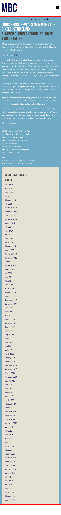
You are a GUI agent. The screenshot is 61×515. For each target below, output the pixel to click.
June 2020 (9, 388)
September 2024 (11, 219)
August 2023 (10, 269)
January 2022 (10, 319)
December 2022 (11, 300)
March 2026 (9, 196)
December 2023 (11, 253)
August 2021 (10, 334)
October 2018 (10, 465)
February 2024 (10, 246)
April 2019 (9, 442)
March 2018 (9, 492)
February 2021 (10, 357)
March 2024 (9, 242)
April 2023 (9, 284)
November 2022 (11, 303)
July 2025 (8, 203)
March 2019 (9, 446)
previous (36, 19)
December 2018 (10, 457)
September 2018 (11, 469)
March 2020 (9, 400)
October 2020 (10, 373)
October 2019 (10, 419)
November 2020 (11, 369)
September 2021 (11, 330)
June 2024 (9, 230)
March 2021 (9, 353)
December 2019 (10, 411)
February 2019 (10, 450)
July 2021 (8, 338)
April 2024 (9, 238)
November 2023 (11, 257)
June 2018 (9, 480)
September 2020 (11, 376)
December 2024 (11, 207)
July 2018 (8, 476)
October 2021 (10, 326)
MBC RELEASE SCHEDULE (16, 174)
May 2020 (9, 392)
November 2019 (11, 415)
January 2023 (10, 296)
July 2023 (8, 273)
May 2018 (8, 484)
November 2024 (11, 211)
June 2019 (9, 434)
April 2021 (9, 349)
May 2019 (8, 438)
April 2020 (9, 396)
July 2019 (8, 430)
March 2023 (9, 288)
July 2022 (8, 307)
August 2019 (10, 427)
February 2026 (10, 200)
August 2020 (10, 380)
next (45, 19)
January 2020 (10, 407)
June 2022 (9, 311)
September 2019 (11, 423)
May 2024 (9, 234)
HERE (16, 55)
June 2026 (9, 184)
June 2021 (9, 342)
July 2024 (8, 226)
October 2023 (10, 261)
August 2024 (10, 223)
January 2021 (10, 361)
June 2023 (9, 277)
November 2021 (11, 323)
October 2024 (10, 215)
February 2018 (10, 496)
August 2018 (10, 473)
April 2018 (9, 488)
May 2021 (8, 346)
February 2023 (10, 292)
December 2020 (11, 365)
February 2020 (10, 403)
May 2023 (9, 280)
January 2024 (10, 250)
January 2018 (10, 499)
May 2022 (9, 315)
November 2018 (11, 461)
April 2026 (9, 192)
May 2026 (9, 188)
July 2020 (8, 384)
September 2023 (11, 265)
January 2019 (10, 453)
